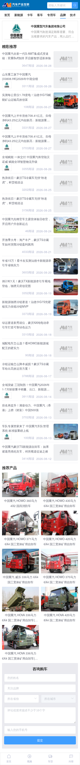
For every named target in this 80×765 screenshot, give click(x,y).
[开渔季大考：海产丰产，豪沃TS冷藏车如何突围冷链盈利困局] (66, 245)
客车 (40, 15)
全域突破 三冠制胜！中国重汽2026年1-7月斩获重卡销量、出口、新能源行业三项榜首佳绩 (26, 389)
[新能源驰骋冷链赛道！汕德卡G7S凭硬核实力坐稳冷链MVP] (66, 308)
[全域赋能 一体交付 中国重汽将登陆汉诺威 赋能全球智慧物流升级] (66, 163)
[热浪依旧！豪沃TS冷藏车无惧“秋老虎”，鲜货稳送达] (66, 183)
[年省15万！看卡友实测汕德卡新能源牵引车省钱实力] (66, 266)
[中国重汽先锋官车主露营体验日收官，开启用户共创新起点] (66, 225)
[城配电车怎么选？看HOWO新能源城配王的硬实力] (66, 349)
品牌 (63, 15)
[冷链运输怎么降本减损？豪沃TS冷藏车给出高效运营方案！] (66, 370)
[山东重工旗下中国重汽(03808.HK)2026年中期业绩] (66, 80)
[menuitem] (7, 14)
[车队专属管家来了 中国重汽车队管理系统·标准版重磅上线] (66, 432)
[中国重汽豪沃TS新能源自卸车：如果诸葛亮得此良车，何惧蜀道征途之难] (66, 452)
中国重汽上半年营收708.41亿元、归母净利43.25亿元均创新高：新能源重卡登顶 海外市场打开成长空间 (26, 120)
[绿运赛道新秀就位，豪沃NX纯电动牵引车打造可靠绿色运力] (66, 328)
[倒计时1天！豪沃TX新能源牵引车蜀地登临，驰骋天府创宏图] (66, 287)
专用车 (51, 15)
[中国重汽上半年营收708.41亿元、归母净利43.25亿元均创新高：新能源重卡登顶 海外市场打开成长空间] (66, 121)
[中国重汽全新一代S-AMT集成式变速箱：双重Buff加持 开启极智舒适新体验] (66, 59)
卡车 (30, 15)
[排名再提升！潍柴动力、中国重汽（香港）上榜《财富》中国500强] (66, 411)
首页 (7, 15)
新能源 (18, 15)
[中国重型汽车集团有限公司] (7, 85)
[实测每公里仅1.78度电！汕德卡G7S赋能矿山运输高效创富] (66, 101)
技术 (73, 15)
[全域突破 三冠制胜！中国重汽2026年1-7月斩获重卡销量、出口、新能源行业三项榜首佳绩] (66, 390)
